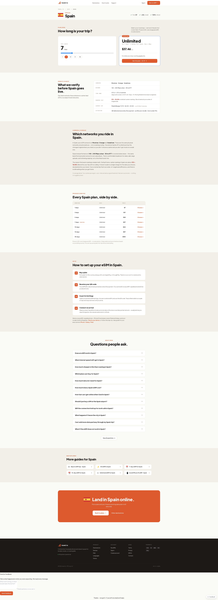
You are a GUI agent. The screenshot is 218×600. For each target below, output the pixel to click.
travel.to (61, 9)
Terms (130, 548)
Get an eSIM (153, 3)
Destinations (95, 3)
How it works (105, 3)
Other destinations (117, 513)
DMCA (130, 553)
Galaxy (87, 322)
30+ (80, 57)
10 (70, 57)
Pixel (91, 322)
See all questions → (109, 438)
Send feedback (6, 593)
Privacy (130, 550)
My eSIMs (113, 548)
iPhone (82, 322)
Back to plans (99, 513)
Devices (95, 550)
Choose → (140, 207)
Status (95, 558)
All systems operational (65, 554)
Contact (130, 555)
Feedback (212, 597)
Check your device (94, 320)
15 (75, 57)
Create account (115, 553)
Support (113, 3)
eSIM (68, 9)
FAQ (94, 553)
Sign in (143, 3)
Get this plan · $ (138, 61)
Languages (96, 555)
